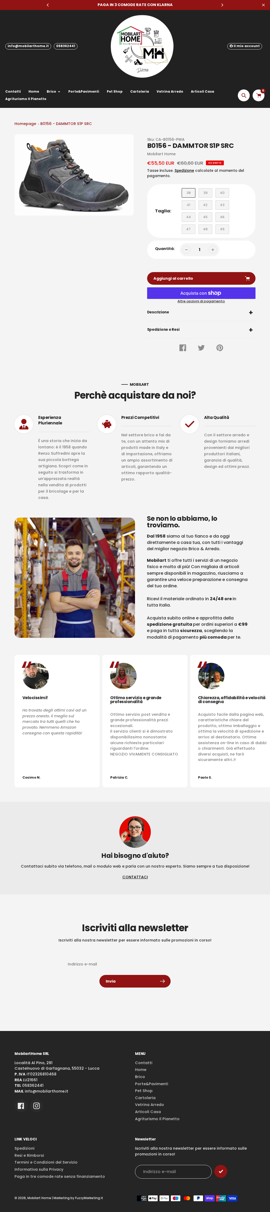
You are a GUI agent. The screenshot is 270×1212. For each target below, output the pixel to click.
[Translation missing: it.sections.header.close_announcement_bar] (263, 5)
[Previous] (48, 5)
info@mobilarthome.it (28, 46)
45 (205, 216)
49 (222, 229)
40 (222, 192)
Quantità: (165, 248)
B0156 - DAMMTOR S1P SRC (66, 123)
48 (205, 229)
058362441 (65, 46)
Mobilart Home (39, 1198)
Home (140, 1069)
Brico (140, 1076)
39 (205, 192)
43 (222, 204)
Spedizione (184, 170)
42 (205, 204)
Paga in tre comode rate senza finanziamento (60, 1176)
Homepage (25, 123)
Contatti (143, 1062)
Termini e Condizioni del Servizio (46, 1162)
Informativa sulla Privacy (39, 1169)
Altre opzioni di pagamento (201, 301)
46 (222, 216)
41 (188, 204)
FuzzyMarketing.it (89, 1198)
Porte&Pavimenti (151, 1083)
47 (188, 229)
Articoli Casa (148, 1111)
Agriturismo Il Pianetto (157, 1118)
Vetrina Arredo (149, 1104)
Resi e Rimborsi (29, 1155)
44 (188, 216)
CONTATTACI (135, 877)
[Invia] (220, 1171)
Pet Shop (144, 1090)
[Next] (222, 5)
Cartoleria (145, 1097)
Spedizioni (25, 1148)
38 (188, 192)
